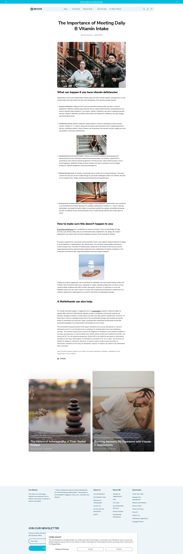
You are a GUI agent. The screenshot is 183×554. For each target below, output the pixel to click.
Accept (90, 549)
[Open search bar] (144, 9)
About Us (97, 490)
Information (136, 490)
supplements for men (114, 351)
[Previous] (6, 2)
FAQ (114, 500)
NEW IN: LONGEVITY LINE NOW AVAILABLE (91, 1)
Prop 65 (135, 512)
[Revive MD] (36, 8)
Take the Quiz (102, 9)
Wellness (73, 353)
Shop (65, 9)
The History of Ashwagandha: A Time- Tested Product (58, 443)
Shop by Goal (87, 9)
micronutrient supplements (93, 351)
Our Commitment (99, 494)
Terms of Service (138, 509)
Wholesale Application (140, 518)
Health (83, 351)
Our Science (76, 9)
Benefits (75, 351)
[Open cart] (151, 9)
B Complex (63, 351)
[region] (91, 2)
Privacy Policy (56, 544)
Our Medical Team (99, 497)
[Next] (177, 2)
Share (63, 358)
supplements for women (63, 353)
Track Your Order (137, 494)
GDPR (95, 515)
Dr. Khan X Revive (115, 9)
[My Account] (148, 9)
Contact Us (97, 506)
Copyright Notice (138, 522)
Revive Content (118, 511)
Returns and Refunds (139, 503)
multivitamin (104, 351)
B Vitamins (70, 351)
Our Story (116, 503)
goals (79, 351)
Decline (119, 549)
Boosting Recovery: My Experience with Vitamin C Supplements (122, 443)
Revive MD (117, 490)
